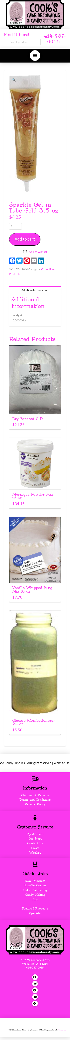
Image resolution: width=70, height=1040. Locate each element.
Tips (35, 899)
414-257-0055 (35, 967)
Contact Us (35, 843)
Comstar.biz (62, 1030)
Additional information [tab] (34, 290)
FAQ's (35, 848)
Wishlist (35, 852)
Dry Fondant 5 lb (27, 418)
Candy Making (35, 894)
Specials (35, 913)
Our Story (35, 838)
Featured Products (35, 908)
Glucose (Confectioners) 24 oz (33, 722)
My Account (35, 834)
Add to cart (25, 238)
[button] (35, 55)
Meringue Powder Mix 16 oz (32, 496)
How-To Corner (35, 885)
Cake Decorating (35, 890)
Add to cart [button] (35, 407)
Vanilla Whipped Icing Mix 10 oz (32, 590)
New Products (35, 881)
